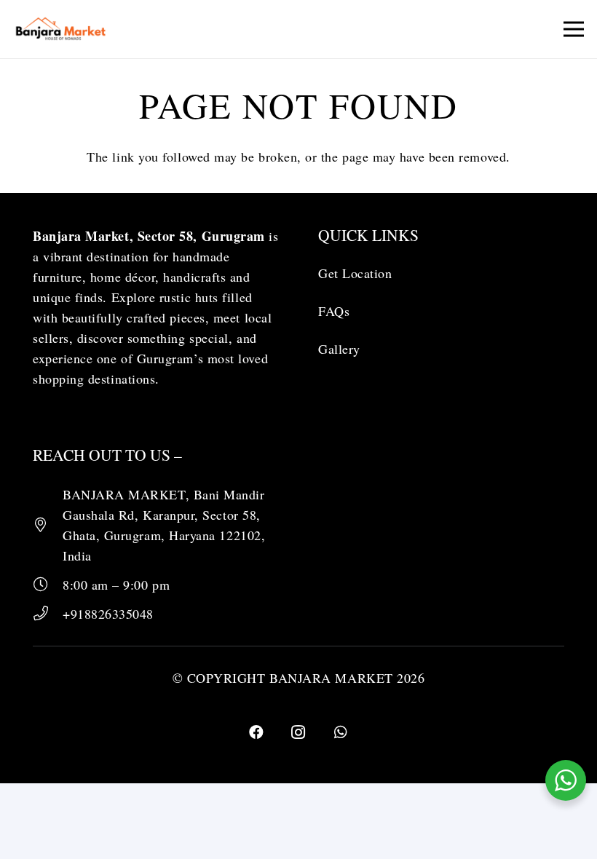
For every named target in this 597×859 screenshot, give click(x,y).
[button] (574, 29)
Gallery (339, 348)
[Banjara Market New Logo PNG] (61, 29)
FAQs (333, 311)
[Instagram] (298, 732)
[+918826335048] (48, 613)
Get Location (355, 273)
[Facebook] (256, 732)
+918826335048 (108, 613)
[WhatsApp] (341, 732)
